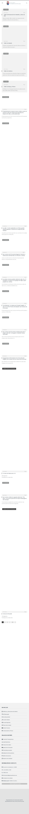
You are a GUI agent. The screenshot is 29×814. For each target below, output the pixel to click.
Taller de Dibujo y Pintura (9, 86)
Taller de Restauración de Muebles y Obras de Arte (14, 15)
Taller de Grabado (8, 43)
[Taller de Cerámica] (14, 61)
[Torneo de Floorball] (14, 560)
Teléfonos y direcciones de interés (10, 711)
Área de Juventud (6, 717)
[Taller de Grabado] (14, 34)
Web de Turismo (6, 728)
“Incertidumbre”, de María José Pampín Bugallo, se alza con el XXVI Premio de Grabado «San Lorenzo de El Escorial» (15, 307)
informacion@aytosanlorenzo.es (10, 775)
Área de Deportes (6, 722)
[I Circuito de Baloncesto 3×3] (14, 419)
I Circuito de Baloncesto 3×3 (9, 473)
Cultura (6, 9)
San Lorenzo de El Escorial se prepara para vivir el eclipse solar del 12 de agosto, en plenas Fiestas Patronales (14, 333)
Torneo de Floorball (7, 613)
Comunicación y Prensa (8, 730)
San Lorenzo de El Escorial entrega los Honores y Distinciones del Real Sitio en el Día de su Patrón (14, 255)
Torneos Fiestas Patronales (9, 368)
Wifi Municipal (6, 714)
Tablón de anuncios (6, 755)
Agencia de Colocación (7, 747)
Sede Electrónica (6, 742)
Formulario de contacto (8, 778)
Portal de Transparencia (8, 739)
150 (12, 622)
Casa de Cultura (6, 719)
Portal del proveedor (7, 750)
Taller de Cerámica (8, 71)
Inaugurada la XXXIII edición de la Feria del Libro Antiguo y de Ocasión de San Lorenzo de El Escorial (14, 358)
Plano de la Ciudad (7, 725)
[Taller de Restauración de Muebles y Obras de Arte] (14, 11)
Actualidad (5, 97)
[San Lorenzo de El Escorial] (14, 2)
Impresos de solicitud (7, 758)
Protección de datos (6, 744)
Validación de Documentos (8, 753)
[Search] (26, 3)
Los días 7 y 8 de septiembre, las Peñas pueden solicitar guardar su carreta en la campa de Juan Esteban (13, 229)
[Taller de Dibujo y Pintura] (14, 83)
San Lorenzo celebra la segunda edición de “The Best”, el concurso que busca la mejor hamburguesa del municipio (15, 498)
